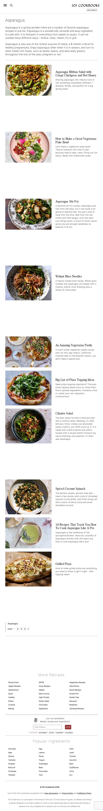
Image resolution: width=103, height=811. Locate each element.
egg (40, 749)
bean (41, 767)
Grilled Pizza (63, 564)
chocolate (43, 771)
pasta (41, 756)
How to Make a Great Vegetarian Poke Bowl (76, 140)
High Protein (44, 697)
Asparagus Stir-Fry (67, 201)
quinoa (11, 756)
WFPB (41, 682)
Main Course (44, 694)
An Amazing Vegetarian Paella (74, 345)
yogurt (41, 760)
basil (71, 764)
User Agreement (51, 793)
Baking (11, 708)
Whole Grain (13, 682)
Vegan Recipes (14, 686)
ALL (71, 775)
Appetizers (43, 708)
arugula (11, 764)
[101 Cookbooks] (86, 5)
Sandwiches (13, 690)
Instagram (43, 732)
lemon (42, 752)
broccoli (11, 767)
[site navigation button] (5, 5)
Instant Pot (74, 694)
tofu (41, 775)
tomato (72, 756)
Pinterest (69, 732)
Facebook (59, 732)
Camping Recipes (76, 708)
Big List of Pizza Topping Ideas (75, 380)
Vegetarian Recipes (77, 682)
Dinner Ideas (44, 701)
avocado (12, 749)
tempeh (11, 775)
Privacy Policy (67, 793)
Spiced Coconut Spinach (70, 488)
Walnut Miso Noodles (69, 276)
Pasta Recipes (75, 690)
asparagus (43, 764)
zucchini (72, 760)
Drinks (11, 701)
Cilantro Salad (64, 413)
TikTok (51, 732)
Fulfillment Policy (84, 793)
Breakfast (73, 705)
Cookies (11, 705)
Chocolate (43, 705)
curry (71, 771)
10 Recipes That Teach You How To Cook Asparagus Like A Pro (76, 526)
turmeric (12, 760)
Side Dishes (74, 686)
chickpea (12, 771)
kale (10, 752)
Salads (41, 690)
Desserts (73, 701)
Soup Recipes (44, 686)
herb (71, 749)
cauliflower (74, 767)
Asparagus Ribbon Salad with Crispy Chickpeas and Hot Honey (76, 73)
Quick (10, 694)
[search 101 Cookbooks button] (11, 5)
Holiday (11, 697)
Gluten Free (74, 697)
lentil (71, 752)
